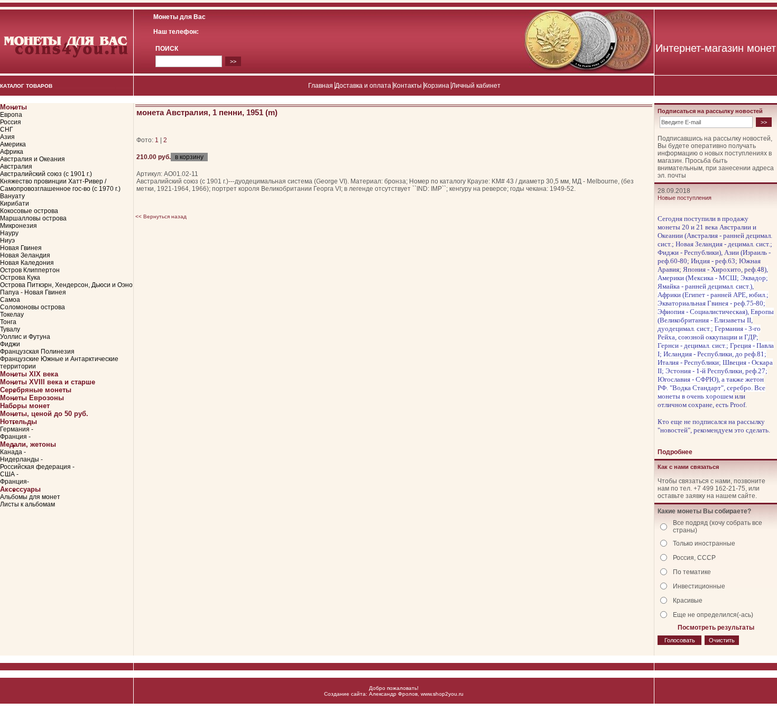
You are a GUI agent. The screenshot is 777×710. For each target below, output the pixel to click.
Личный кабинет (476, 85)
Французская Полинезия (37, 351)
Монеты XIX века (29, 374)
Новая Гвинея (21, 248)
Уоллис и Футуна (25, 336)
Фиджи (10, 344)
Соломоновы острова (32, 307)
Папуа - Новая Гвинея (33, 292)
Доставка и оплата (363, 85)
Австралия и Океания (32, 159)
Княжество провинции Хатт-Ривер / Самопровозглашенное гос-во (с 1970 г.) (60, 185)
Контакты (407, 85)
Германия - (16, 429)
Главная (320, 85)
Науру (9, 233)
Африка (11, 151)
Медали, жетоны (28, 444)
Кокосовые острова (29, 211)
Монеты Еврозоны (32, 398)
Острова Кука (20, 277)
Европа (11, 114)
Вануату (12, 196)
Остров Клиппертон (30, 270)
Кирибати (14, 203)
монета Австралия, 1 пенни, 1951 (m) (207, 112)
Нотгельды (18, 422)
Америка (13, 144)
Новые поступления (684, 198)
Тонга (8, 322)
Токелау (12, 314)
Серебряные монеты (35, 390)
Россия (10, 122)
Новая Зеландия (25, 255)
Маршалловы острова (33, 218)
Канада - (13, 452)
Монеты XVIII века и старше (47, 382)
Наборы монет (25, 406)
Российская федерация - (37, 467)
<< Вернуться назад (161, 216)
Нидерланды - (21, 459)
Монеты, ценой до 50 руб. (44, 414)
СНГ (6, 129)
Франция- (14, 481)
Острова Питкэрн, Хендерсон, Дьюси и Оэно (66, 285)
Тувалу (10, 329)
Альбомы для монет (30, 497)
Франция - (15, 436)
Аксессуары (20, 489)
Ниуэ (7, 240)
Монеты (13, 107)
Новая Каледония (27, 262)
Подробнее (675, 452)
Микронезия (18, 225)
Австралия (16, 166)
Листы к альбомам (27, 504)
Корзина (436, 85)
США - (9, 474)
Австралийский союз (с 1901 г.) (46, 174)
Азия (7, 137)
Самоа (10, 299)
